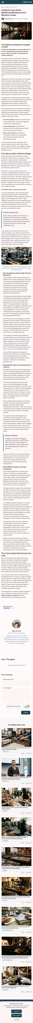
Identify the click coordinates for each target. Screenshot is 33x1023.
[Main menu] (2, 2)
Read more (24, 1007)
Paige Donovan (9, 18)
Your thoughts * (7, 688)
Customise (16, 1019)
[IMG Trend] (27, 2)
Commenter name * (8, 679)
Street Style (13, 7)
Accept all (16, 1011)
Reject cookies (16, 1015)
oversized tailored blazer (16, 171)
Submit (26, 712)
